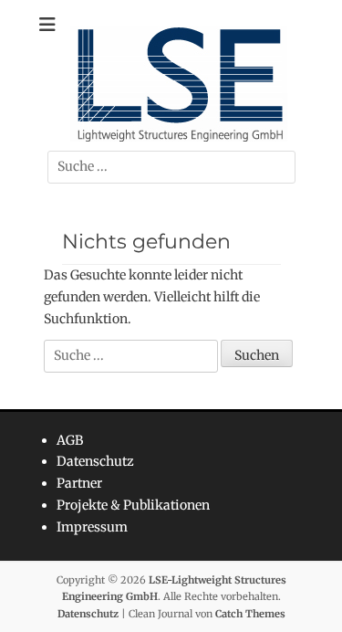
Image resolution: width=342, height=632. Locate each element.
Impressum (92, 527)
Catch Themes (250, 613)
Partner (79, 483)
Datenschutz (95, 461)
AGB (70, 440)
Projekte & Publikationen (133, 505)
